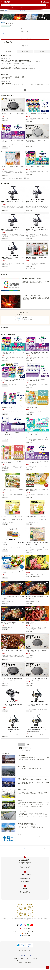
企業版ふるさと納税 (25, 935)
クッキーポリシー (30, 960)
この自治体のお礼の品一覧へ (25, 38)
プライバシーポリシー (20, 960)
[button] (47, 5)
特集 (38, 7)
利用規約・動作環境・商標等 (25, 962)
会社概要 (15, 958)
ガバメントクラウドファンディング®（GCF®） (26, 931)
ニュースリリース (21, 958)
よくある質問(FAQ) (25, 881)
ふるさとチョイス (26, 928)
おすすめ (30, 7)
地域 (12, 7)
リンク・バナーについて (32, 958)
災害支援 (26, 933)
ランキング (21, 7)
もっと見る (25, 87)
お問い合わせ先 (5, 33)
